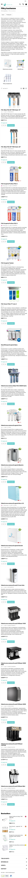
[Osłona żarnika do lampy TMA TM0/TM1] (5, 819)
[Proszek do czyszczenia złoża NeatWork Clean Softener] (5, 838)
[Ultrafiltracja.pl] (8, 4)
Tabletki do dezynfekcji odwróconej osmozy (17, 845)
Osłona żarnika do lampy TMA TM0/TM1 (15, 817)
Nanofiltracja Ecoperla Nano (9, 345)
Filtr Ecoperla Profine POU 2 (9, 183)
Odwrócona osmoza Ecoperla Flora (11, 425)
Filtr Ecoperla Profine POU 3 (9, 223)
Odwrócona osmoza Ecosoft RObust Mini (13, 786)
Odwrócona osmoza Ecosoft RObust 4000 (13, 704)
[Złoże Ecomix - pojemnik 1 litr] (5, 829)
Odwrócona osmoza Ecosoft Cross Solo (12, 585)
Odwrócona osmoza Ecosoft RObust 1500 (13, 623)
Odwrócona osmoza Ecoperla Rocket (12, 545)
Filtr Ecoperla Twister (7, 263)
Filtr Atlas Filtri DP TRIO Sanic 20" (11, 147)
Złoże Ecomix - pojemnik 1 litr (15, 826)
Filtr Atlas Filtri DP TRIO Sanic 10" (11, 110)
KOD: (5, 111)
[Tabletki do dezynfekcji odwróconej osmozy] (5, 847)
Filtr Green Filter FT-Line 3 (9, 304)
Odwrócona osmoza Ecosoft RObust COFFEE (11, 744)
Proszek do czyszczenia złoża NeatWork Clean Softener (16, 836)
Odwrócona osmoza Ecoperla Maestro (12, 465)
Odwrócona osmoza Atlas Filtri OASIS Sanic (14, 385)
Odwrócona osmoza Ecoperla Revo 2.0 (12, 503)
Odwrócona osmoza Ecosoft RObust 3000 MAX (13, 663)
